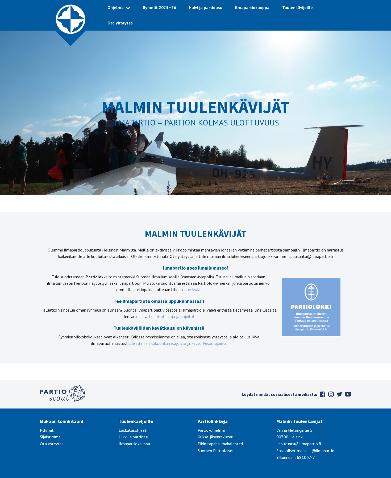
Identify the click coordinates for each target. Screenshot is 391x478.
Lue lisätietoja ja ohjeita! (171, 316)
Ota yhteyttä (120, 23)
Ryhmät (47, 430)
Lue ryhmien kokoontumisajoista (157, 343)
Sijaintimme (50, 436)
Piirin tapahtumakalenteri (220, 443)
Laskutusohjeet (133, 430)
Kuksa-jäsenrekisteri (215, 436)
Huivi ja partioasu (205, 7)
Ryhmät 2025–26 (159, 7)
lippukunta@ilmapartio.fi (298, 443)
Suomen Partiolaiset (216, 450)
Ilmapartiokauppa (252, 7)
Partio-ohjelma (211, 430)
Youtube (348, 394)
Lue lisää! (192, 289)
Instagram (331, 394)
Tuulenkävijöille (297, 7)
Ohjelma (115, 7)
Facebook (322, 394)
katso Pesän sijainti (209, 343)
